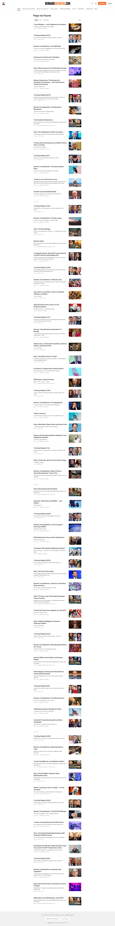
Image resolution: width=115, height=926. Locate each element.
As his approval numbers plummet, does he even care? (48, 824)
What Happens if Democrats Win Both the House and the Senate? (49, 673)
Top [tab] (40, 20)
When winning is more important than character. (47, 371)
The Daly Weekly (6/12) (42, 634)
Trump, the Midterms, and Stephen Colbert (49, 761)
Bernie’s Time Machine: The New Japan (48, 218)
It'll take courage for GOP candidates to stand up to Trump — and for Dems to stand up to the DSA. (50, 258)
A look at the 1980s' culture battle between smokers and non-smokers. (50, 476)
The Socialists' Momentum (43, 120)
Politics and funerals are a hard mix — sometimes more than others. (50, 231)
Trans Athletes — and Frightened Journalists (50, 24)
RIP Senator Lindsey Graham (44, 379)
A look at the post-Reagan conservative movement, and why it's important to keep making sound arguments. (50, 71)
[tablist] (42, 20)
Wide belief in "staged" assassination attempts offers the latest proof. (49, 888)
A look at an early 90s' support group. (44, 111)
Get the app (65, 919)
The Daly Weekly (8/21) (42, 35)
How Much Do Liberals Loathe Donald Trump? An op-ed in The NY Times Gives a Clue (50, 847)
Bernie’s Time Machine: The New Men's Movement (48, 108)
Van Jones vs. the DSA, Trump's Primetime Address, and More (49, 293)
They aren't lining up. (39, 539)
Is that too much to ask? (40, 612)
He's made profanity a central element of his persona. (48, 792)
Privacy (58, 915)
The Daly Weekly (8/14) (42, 95)
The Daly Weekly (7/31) (42, 206)
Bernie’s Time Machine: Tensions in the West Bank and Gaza (50, 584)
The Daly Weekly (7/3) (42, 448)
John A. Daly (41, 39)
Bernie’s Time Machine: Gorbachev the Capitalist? (47, 870)
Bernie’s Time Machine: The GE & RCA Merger (50, 811)
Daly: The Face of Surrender (44, 571)
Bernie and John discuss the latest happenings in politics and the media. (50, 122)
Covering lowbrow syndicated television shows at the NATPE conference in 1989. (50, 282)
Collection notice (69, 915)
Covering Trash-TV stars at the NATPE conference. (47, 405)
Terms (62, 915)
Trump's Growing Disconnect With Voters (49, 822)
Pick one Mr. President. (40, 147)
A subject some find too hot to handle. (44, 26)
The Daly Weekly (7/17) (42, 317)
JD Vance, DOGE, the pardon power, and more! (46, 158)
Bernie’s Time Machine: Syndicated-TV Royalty (48, 330)
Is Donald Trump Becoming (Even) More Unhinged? (48, 721)
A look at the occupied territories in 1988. (45, 587)
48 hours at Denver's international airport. (45, 649)
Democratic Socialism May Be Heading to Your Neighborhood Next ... (50, 436)
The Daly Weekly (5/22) (42, 800)
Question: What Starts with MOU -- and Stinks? (48, 502)
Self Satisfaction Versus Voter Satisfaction (49, 537)
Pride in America (39, 413)
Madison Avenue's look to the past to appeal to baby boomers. (48, 752)
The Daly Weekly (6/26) (42, 514)
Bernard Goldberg (42, 28)
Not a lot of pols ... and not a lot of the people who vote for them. (49, 551)
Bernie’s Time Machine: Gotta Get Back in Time (48, 748)
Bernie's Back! (39, 241)
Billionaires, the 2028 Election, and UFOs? (49, 898)
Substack (49, 922)
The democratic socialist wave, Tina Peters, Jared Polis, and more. (49, 451)
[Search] (92, 3)
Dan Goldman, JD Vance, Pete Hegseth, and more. (47, 516)
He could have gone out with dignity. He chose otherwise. (49, 837)
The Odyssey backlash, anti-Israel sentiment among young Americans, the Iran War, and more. (49, 270)
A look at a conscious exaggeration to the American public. (49, 48)
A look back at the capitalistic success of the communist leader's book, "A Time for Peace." (49, 874)
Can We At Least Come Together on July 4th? (50, 610)
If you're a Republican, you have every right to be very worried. (48, 676)
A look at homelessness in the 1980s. (44, 700)
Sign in (110, 3)
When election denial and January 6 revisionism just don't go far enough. (50, 778)
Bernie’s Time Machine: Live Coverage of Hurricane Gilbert (48, 526)
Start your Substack (53, 919)
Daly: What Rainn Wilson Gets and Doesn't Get (50, 424)
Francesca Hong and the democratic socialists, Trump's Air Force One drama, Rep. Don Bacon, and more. (49, 98)
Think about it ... (38, 505)
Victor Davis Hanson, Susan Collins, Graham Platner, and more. (49, 688)
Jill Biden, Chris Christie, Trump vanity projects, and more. (49, 738)
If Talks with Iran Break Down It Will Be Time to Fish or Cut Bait (50, 144)
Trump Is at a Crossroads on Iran (45, 179)
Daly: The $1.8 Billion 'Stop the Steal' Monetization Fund (46, 774)
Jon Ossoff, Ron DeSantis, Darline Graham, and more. (48, 37)
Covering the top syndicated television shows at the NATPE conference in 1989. (49, 334)
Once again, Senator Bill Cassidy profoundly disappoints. (49, 134)
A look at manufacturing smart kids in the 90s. (46, 171)
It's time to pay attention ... (41, 439)
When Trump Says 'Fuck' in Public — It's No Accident (49, 789)
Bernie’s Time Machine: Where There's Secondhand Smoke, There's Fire (47, 472)
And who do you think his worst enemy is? (45, 724)
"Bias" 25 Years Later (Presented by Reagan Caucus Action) (49, 597)
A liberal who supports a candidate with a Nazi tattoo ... (48, 850)
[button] (18, 9)
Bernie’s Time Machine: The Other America (49, 698)
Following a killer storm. (40, 529)
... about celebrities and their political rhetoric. (46, 426)
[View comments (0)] (46, 41)
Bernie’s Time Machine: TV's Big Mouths (48, 402)
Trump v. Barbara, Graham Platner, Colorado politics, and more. (49, 393)
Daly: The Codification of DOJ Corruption (48, 132)
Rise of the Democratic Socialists (45, 489)
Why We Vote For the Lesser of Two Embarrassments (46, 306)
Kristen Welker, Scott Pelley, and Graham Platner (48, 658)
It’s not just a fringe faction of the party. (44, 59)
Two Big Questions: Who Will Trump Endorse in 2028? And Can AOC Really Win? (50, 254)
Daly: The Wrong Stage (42, 229)
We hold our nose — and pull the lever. (44, 309)
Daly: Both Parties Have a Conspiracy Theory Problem (50, 885)
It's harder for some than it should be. (44, 711)
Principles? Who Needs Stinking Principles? (49, 548)
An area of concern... (39, 625)
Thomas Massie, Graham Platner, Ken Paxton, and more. (49, 802)
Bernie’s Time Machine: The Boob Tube (48, 280)
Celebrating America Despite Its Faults (47, 709)
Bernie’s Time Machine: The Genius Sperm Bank (49, 168)
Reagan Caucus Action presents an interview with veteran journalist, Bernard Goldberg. (49, 601)
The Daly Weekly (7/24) (42, 267)
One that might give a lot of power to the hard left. (47, 194)
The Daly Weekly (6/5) (42, 686)
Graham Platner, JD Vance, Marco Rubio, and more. (47, 636)
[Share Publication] (95, 3)
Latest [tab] (36, 20)
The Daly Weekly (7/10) (42, 390)
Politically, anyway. (39, 462)
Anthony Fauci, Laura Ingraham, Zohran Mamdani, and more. (48, 209)
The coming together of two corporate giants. (46, 813)
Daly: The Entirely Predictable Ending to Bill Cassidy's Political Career (49, 834)
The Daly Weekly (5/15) (42, 858)
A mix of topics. (38, 296)
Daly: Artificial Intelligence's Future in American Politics (47, 622)
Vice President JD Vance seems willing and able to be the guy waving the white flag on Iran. (50, 574)
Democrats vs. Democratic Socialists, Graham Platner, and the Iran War (50, 345)
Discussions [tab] (46, 20)
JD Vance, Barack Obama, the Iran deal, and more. (47, 562)
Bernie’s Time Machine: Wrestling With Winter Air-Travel (50, 646)
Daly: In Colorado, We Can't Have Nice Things (50, 460)
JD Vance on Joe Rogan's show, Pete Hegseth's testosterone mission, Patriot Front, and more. (49, 320)
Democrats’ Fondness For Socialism (46, 57)
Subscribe (102, 3)
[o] (75, 60)
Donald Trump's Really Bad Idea (45, 192)
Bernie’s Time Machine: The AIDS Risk (47, 46)
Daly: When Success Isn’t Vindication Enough (50, 68)
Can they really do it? (39, 86)
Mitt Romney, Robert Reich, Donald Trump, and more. (48, 860)
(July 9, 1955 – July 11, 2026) (41, 381)
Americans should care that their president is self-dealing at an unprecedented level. (50, 359)
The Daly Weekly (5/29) (42, 736)
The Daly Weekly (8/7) (42, 156)
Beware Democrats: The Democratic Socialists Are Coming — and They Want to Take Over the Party (49, 82)
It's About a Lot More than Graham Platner (49, 368)
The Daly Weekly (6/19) (42, 560)
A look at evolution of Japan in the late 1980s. (46, 220)
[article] (57, 27)
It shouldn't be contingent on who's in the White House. (49, 415)
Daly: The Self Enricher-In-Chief (45, 356)
